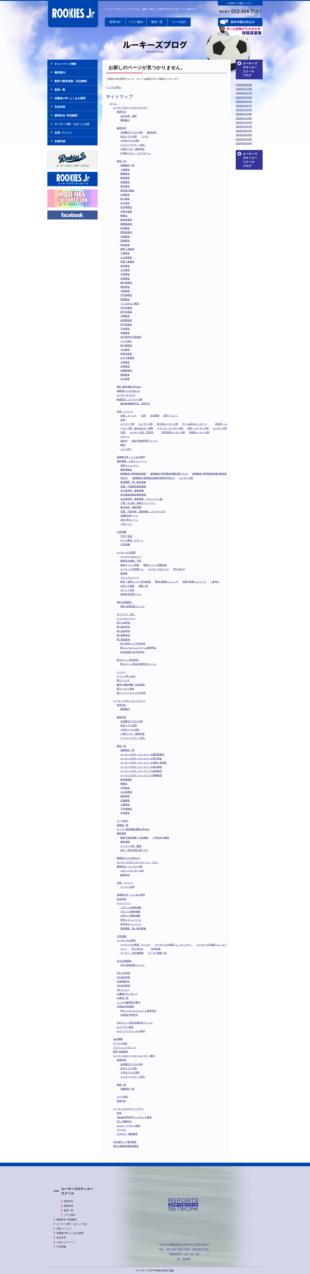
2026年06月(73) (244, 93)
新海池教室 (126, 779)
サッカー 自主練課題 (132, 953)
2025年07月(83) (244, 139)
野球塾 (123, 573)
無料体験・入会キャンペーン (132, 461)
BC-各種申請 (123, 635)
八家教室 (125, 169)
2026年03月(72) (244, 106)
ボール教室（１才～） (132, 540)
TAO (171, 1270)
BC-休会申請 (123, 631)
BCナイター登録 (125, 688)
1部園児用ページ (129, 515)
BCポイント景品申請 (128, 660)
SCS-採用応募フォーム (132, 965)
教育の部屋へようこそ (166, 581)
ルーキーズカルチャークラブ (128, 1109)
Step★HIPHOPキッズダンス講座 (134, 1117)
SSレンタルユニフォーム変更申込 (138, 1010)
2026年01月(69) (244, 114)
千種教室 (125, 253)
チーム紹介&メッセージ (194, 424)
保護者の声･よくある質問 (70, 98)
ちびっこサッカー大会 (132, 870)
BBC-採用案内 (124, 602)
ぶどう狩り (126, 449)
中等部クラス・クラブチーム (135, 153)
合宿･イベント (63, 132)
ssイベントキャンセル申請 (131, 1031)
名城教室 (125, 800)
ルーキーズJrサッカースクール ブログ (137, 862)
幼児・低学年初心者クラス (134, 850)
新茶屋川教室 (127, 190)
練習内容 (121, 128)
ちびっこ (125, 436)
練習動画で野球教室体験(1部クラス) (169, 473)
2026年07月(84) (244, 89)
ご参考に (215, 581)
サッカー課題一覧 (157, 953)
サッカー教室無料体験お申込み (133, 829)
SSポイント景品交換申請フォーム (135, 1022)
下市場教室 (126, 809)
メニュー (121, 672)
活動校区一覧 (127, 165)
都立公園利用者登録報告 (126, 1146)
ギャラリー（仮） (126, 614)
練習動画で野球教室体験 (133, 473)
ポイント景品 (127, 590)
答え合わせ (179, 569)
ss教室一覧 (123, 998)
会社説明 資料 (128, 116)
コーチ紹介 (179, 21)
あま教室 (125, 203)
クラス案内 (136, 21)
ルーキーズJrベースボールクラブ (130, 107)
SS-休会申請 (123, 985)
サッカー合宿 (127, 887)
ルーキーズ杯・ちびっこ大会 (72, 123)
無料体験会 (126, 469)
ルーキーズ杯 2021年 (141, 432)
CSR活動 (121, 532)
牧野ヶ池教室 (127, 249)
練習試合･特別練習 (66, 115)
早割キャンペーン (129, 465)
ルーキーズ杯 (127, 424)
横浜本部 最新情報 (130, 507)
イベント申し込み (126, 676)
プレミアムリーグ (129, 577)
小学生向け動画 (161, 837)
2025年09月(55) (244, 131)
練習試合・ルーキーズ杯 (129, 399)
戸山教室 (125, 349)
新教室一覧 (122, 825)
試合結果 (156, 948)
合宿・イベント (125, 411)
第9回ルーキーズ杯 (199, 432)
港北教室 (125, 287)
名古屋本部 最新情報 (132, 490)
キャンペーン (124, 903)
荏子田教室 (126, 324)
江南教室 (125, 194)
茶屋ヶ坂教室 (127, 261)
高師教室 (125, 240)
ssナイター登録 (125, 1027)
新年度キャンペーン (130, 924)
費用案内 (125, 120)
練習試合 (125, 875)
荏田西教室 (126, 320)
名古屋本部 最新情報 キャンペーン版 (141, 499)
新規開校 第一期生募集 (133, 482)
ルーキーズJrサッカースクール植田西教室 (142, 754)
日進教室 (125, 236)
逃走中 (123, 440)
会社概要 (118, 1039)
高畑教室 (125, 182)
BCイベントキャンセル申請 (131, 693)
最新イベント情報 (129, 565)
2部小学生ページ (129, 520)
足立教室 (125, 379)
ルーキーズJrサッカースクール (129, 701)
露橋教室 (125, 173)
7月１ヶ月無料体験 (130, 911)
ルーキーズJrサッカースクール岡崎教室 (141, 775)
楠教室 (123, 215)
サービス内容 (120, 1043)
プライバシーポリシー (125, 1047)
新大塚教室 (126, 345)
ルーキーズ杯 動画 (130, 846)
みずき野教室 (127, 358)
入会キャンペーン (66, 1242)
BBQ (122, 445)
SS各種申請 (123, 981)
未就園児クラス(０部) (131, 132)
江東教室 (125, 362)
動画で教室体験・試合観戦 (131, 684)
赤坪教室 (125, 266)
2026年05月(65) (244, 97)
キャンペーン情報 (65, 63)
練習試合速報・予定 (130, 560)
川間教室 (125, 316)
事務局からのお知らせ (128, 391)
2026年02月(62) (244, 110)
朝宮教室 (125, 186)
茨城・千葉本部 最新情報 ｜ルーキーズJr (142, 511)
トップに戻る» (113, 87)
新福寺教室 (126, 219)
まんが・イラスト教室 (128, 1125)
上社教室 (125, 270)
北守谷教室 (126, 307)
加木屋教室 (126, 207)
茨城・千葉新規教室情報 (133, 486)
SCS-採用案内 (124, 961)
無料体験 (121, 833)
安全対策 (121, 899)
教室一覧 (157, 21)
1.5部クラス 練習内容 (132, 149)
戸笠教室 (125, 274)
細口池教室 (126, 282)
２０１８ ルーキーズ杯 (170, 428)
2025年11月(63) (244, 122)
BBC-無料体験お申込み (129, 386)
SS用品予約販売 (125, 1006)
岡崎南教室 (126, 224)
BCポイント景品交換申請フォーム (138, 664)
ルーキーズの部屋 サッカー (135, 944)
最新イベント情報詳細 (155, 565)
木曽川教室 (126, 211)
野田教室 (125, 178)
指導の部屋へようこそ (194, 581)
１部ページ (126, 524)
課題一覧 (143, 586)
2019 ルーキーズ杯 (198, 428)
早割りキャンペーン (130, 920)
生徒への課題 (127, 586)
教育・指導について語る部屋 (135, 581)
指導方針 (115, 21)
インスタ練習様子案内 (128, 1002)
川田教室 (125, 291)
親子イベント (171, 415)
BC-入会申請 (123, 622)
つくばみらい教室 (129, 303)
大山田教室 (126, 257)
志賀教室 (125, 278)
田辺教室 (125, 228)
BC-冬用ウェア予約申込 (132, 643)
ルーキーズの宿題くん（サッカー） (173, 944)
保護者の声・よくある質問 (131, 457)
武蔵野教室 (126, 370)
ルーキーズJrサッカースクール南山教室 (141, 767)
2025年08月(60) (244, 135)
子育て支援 (126, 536)
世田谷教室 (126, 353)
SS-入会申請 (123, 973)
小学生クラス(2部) (129, 140)
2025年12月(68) (244, 118)
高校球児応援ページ (130, 594)
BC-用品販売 (123, 639)
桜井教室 (125, 796)
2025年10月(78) (244, 126)
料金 (119, 1113)
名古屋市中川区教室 (130, 337)
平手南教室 (126, 295)
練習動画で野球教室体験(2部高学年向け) (153, 478)
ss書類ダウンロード (127, 994)
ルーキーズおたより (130, 556)
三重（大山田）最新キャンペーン (137, 503)
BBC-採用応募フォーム (132, 606)
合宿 (143, 415)
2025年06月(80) (244, 143)
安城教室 (125, 333)
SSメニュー (123, 989)
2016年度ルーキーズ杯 (173, 432)
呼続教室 (125, 245)
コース (144, 136)
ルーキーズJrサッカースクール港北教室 (141, 771)
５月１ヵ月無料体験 (130, 907)
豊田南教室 (126, 232)
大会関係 (154, 415)
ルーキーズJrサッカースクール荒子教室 (141, 758)
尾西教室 (125, 299)
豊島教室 (125, 374)
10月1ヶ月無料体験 (130, 915)
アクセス (121, 1129)
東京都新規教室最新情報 (133, 494)
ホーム (113, 103)
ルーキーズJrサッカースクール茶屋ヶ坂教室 (143, 762)
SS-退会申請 (123, 977)
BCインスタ (123, 680)
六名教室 (125, 328)
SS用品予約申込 (129, 1015)
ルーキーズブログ (126, 395)
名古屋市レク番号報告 (125, 1142)
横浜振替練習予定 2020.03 (135, 403)
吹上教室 (125, 198)
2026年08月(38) (244, 85)
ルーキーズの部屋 (126, 552)
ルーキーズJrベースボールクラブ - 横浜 (134, 1056)
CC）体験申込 (124, 1121)
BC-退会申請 (123, 626)
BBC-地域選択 (120, 1051)
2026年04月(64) (244, 101)
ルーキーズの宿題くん (132, 569)
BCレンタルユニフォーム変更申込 (138, 647)
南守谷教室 (126, 312)
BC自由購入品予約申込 (132, 652)
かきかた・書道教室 (127, 1134)
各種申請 (60, 141)
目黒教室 (125, 366)
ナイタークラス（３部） (133, 145)
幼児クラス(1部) (128, 136)
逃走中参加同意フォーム (144, 440)
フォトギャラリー (126, 618)
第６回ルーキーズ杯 (167, 424)
